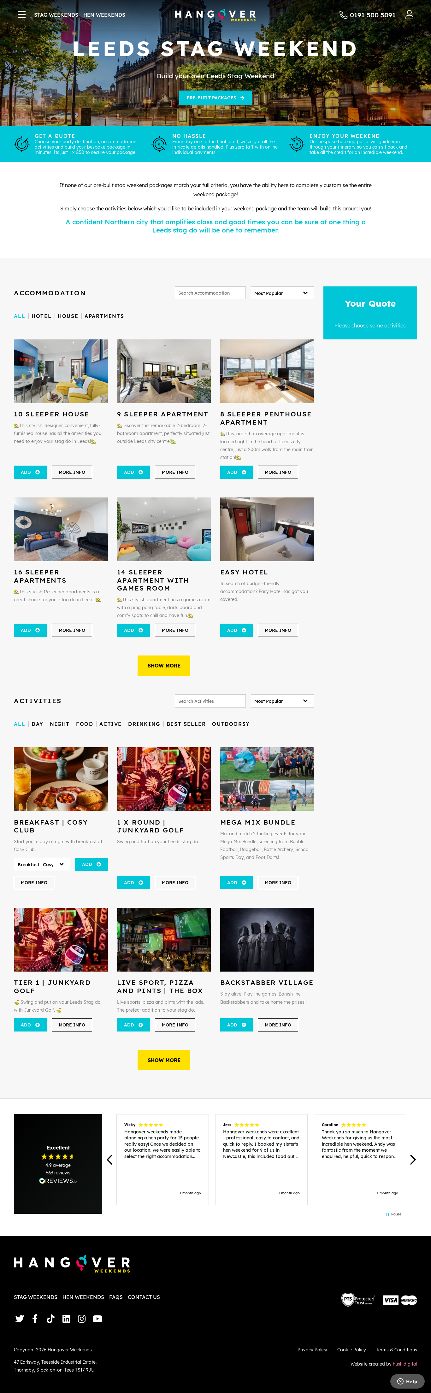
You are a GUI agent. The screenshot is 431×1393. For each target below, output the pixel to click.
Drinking (144, 724)
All (19, 316)
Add (26, 472)
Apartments (104, 316)
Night (60, 724)
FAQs (116, 1297)
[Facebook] (35, 1318)
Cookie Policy (351, 1349)
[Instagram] (81, 1318)
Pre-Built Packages (211, 97)
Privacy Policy (312, 1349)
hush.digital (405, 1364)
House (68, 316)
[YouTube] (97, 1318)
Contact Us (144, 1297)
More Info (72, 472)
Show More (164, 665)
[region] (261, 1159)
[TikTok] (50, 1318)
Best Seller (186, 724)
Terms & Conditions (396, 1349)
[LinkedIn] (66, 1318)
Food (84, 724)
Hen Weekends (104, 15)
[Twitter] (19, 1318)
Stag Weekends (56, 15)
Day (38, 724)
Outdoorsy (231, 724)
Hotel (41, 316)
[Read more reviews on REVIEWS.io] (58, 1181)
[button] (110, 1160)
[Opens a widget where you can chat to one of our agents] (407, 1382)
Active (110, 724)
